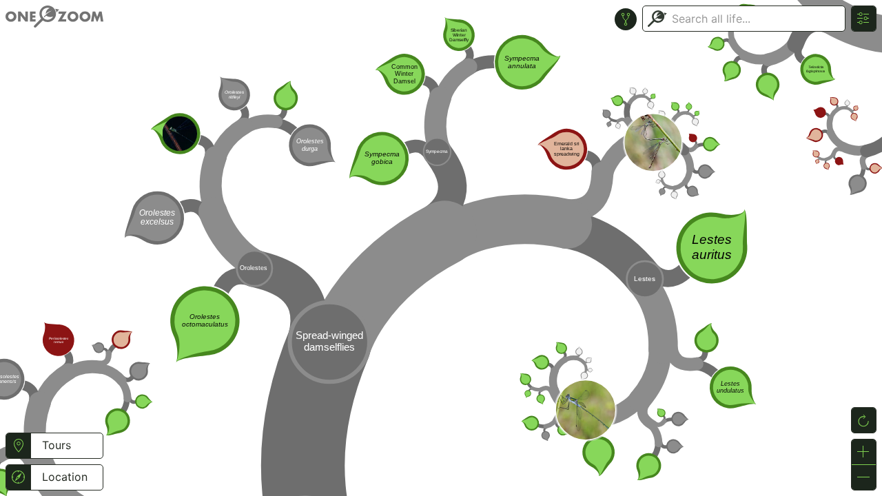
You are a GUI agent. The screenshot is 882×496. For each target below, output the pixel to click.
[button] (18, 445)
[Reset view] (864, 420)
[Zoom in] (864, 452)
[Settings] (864, 18)
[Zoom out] (864, 477)
